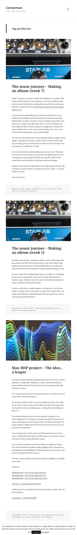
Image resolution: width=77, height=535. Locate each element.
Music (29, 189)
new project (24, 310)
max (22, 517)
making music (50, 308)
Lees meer (45, 532)
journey (39, 308)
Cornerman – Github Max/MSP (24, 498)
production (33, 191)
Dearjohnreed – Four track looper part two (29, 475)
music (43, 517)
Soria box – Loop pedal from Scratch (26, 484)
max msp (28, 517)
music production (22, 191)
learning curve (51, 189)
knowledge (46, 515)
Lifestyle (32, 515)
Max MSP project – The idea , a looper (37, 369)
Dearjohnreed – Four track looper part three (29, 478)
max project (36, 517)
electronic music (39, 189)
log (44, 308)
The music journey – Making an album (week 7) (36, 88)
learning (54, 515)
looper (18, 517)
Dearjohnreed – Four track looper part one (29, 472)
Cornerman (14, 8)
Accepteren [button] (36, 532)
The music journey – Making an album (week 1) (36, 250)
